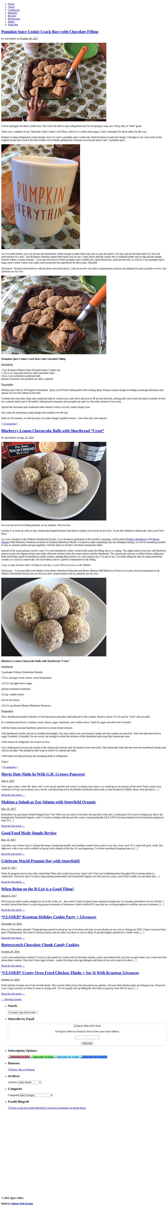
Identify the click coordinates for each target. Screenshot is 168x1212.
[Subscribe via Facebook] (93, 1056)
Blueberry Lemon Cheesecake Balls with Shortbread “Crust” (52, 431)
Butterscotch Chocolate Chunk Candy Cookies (40, 945)
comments (9, 423)
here (96, 131)
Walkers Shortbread (136, 539)
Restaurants (14, 18)
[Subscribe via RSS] (19, 1056)
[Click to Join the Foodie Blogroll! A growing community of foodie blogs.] (47, 1108)
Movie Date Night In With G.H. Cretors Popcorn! (43, 774)
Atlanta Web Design (22, 1203)
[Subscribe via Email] (42, 1056)
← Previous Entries (11, 999)
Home (11, 4)
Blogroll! (12, 12)
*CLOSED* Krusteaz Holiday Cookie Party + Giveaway (48, 917)
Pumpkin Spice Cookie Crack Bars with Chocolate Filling (49, 31)
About (11, 7)
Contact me (14, 10)
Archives (12, 1082)
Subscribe (13, 24)
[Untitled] (53, 120)
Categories (13, 1095)
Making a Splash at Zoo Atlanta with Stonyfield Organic (48, 802)
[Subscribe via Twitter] (67, 1056)
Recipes (12, 15)
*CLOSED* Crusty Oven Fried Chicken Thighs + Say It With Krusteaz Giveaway (70, 973)
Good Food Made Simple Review (29, 833)
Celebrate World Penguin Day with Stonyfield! (40, 861)
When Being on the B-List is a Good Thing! (37, 889)
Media (11, 21)
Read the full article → (13, 795)
